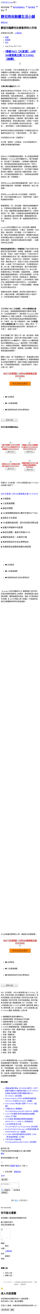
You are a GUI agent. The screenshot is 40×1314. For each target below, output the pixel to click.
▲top (3, 1175)
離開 (12, 1310)
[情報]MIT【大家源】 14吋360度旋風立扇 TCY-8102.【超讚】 (20, 55)
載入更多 (4, 1179)
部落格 (7, 40)
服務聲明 (23, 1284)
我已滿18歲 (5, 1310)
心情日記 (18, 33)
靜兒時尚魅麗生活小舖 (18, 16)
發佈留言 (4, 1192)
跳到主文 (4, 22)
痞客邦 (12, 1166)
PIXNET (10, 1282)
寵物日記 (17, 1172)
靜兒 (2, 1153)
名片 (7, 42)
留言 (17, 1166)
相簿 (7, 37)
